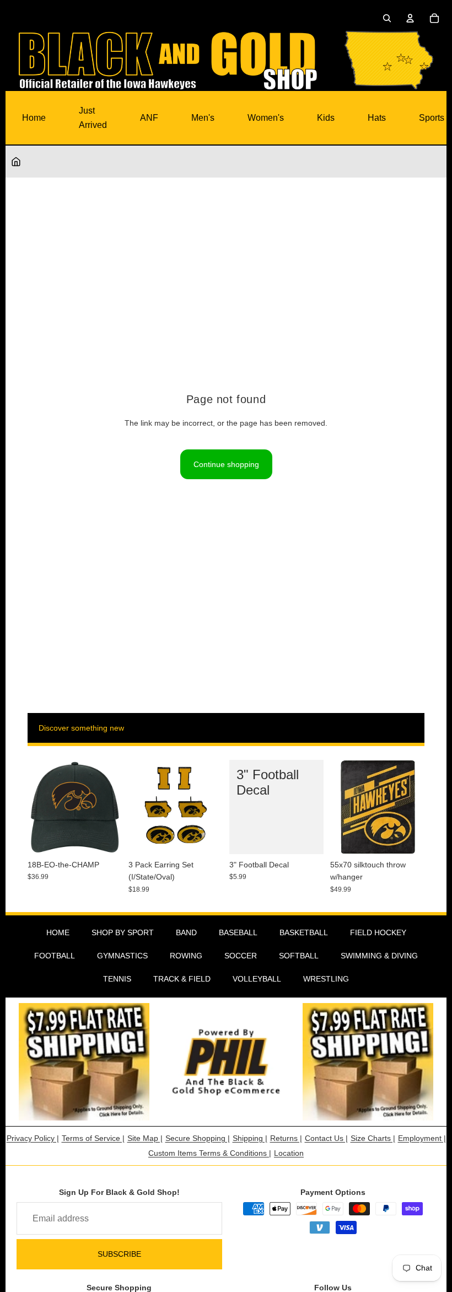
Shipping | (250, 1138)
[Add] (105, 837)
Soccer (240, 955)
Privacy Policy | (33, 1138)
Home (34, 117)
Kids (326, 117)
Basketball (303, 932)
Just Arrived (93, 118)
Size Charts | (373, 1138)
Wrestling (326, 978)
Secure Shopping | (197, 1138)
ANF (149, 117)
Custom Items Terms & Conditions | (209, 1153)
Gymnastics (122, 955)
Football (54, 955)
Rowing (186, 955)
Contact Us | (326, 1138)
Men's (202, 117)
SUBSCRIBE (119, 1254)
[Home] (16, 162)
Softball (299, 955)
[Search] (387, 18)
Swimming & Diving (379, 955)
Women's (265, 117)
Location (289, 1153)
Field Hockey (378, 932)
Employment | (422, 1138)
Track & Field (182, 978)
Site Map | (145, 1138)
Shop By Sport (123, 932)
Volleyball (257, 978)
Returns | (286, 1138)
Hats (377, 117)
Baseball (238, 932)
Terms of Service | (93, 1138)
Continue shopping (226, 464)
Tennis (117, 978)
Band (186, 932)
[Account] (410, 18)
